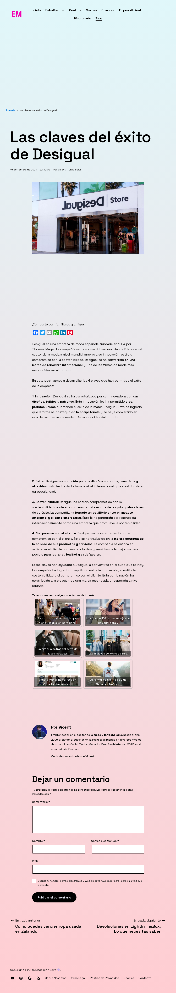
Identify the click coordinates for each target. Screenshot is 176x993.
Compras (107, 10)
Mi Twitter (82, 744)
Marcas (91, 10)
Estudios (51, 10)
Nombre (38, 841)
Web (35, 861)
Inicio (37, 10)
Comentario (41, 802)
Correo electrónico (105, 841)
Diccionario (82, 18)
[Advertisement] (88, 69)
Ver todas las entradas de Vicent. (73, 756)
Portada (10, 110)
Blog (99, 18)
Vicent (62, 169)
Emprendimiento (131, 10)
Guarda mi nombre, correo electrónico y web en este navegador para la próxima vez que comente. (90, 882)
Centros (75, 10)
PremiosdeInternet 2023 (117, 744)
